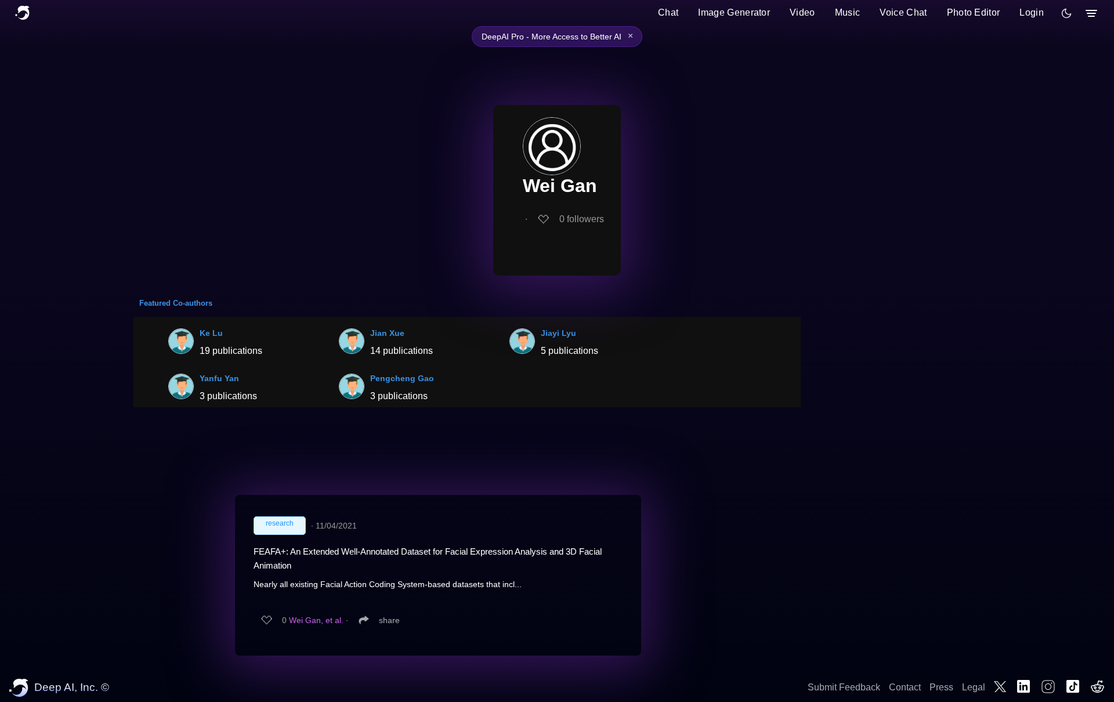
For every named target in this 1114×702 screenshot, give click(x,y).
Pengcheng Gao (402, 378)
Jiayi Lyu (558, 333)
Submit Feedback (844, 687)
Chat (668, 12)
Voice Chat (903, 12)
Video (802, 12)
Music (847, 12)
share (389, 620)
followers (581, 219)
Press (941, 687)
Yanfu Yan (219, 378)
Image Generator (734, 12)
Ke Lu (211, 333)
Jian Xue (387, 333)
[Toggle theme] (1066, 13)
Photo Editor (973, 12)
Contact (905, 687)
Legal (973, 687)
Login (1031, 12)
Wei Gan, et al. (316, 620)
